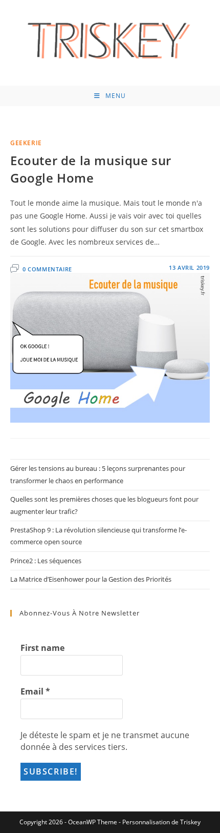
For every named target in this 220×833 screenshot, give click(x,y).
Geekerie (26, 142)
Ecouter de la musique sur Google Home (90, 169)
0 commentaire (47, 269)
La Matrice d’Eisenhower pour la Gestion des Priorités (90, 579)
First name (42, 647)
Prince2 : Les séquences (45, 560)
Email (35, 691)
